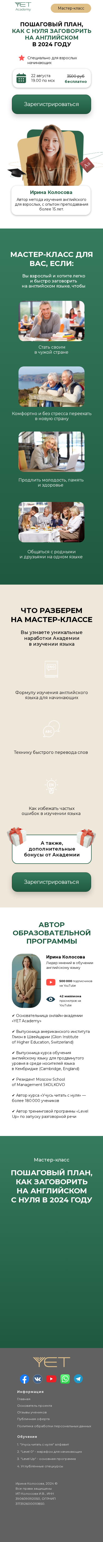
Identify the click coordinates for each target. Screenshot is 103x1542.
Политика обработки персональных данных (54, 1426)
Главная (23, 1399)
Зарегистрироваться (51, 104)
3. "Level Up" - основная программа (46, 1459)
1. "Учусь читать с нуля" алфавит (43, 1444)
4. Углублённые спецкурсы (40, 1466)
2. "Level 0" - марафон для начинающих (49, 1452)
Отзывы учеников (32, 1412)
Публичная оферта (33, 1419)
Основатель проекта (34, 1406)
